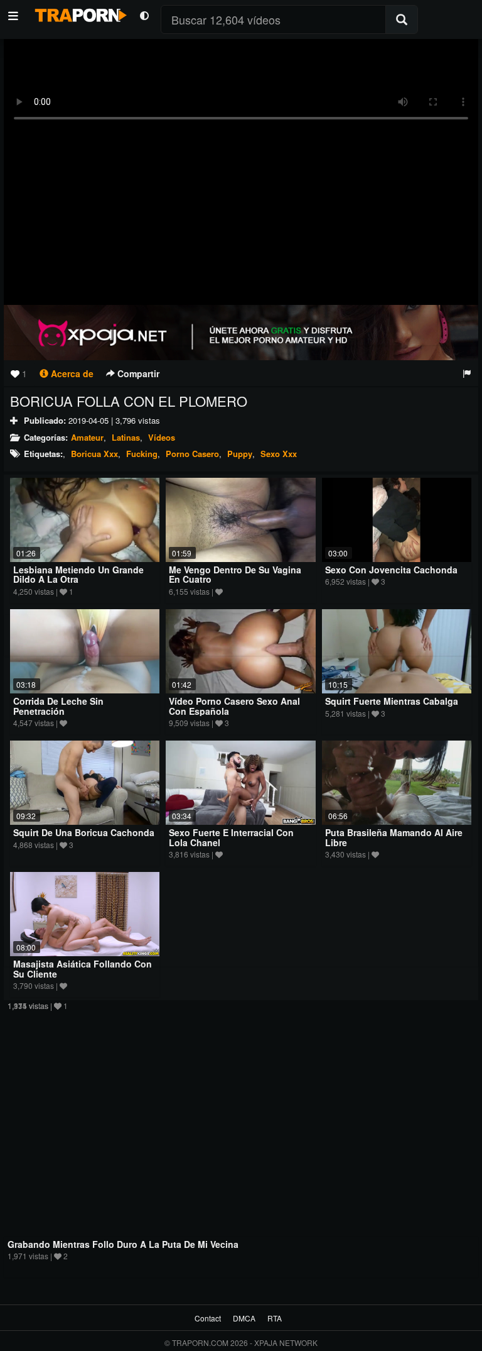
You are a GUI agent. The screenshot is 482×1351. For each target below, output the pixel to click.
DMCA (244, 1318)
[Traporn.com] (79, 13)
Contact (208, 1318)
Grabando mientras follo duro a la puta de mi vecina (123, 1244)
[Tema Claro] (144, 15)
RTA (274, 1318)
